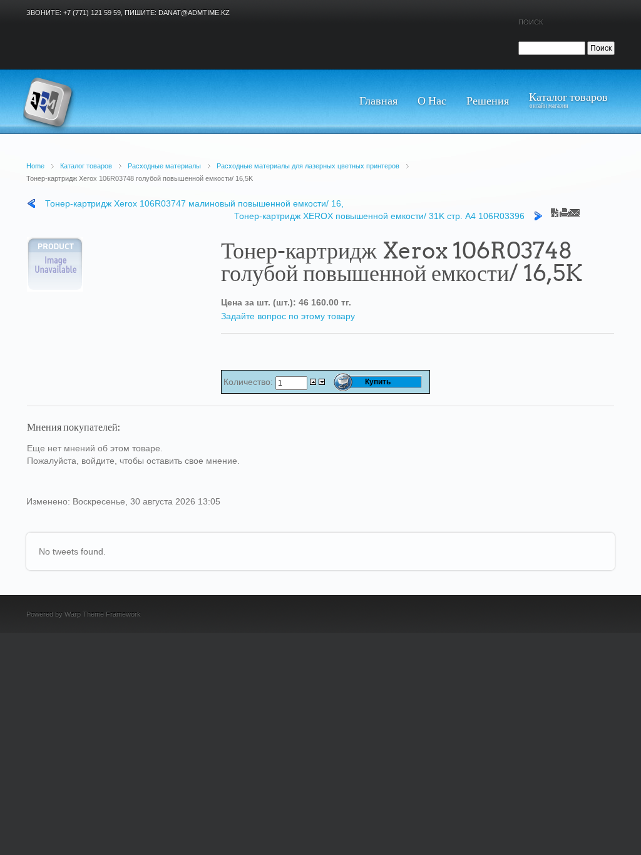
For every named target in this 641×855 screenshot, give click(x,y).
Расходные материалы (164, 166)
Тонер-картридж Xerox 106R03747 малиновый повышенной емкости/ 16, (194, 203)
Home (35, 166)
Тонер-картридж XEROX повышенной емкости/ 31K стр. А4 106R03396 (379, 216)
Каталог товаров (86, 166)
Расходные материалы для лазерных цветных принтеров (308, 166)
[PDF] (555, 210)
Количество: (249, 382)
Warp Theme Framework (102, 614)
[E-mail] (575, 210)
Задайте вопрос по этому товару (288, 316)
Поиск (530, 22)
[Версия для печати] (565, 210)
